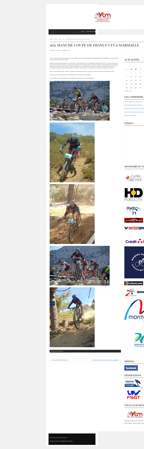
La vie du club (101, 31)
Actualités (108, 31)
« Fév (126, 91)
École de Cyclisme (91, 31)
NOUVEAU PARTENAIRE (130, 115)
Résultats (60, 351)
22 (131, 84)
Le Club (83, 31)
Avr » (130, 91)
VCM (69, 50)
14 (126, 80)
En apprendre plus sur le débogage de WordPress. (61, 441)
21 (126, 84)
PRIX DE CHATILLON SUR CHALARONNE (106, 360)
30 (136, 88)
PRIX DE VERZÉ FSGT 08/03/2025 (132, 105)
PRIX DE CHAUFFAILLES (60, 360)
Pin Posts (124, 31)
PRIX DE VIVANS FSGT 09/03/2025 (133, 101)
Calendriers (116, 31)
